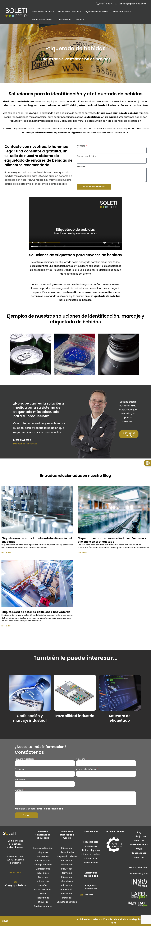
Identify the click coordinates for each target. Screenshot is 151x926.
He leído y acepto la (40, 808)
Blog (139, 832)
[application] (53, 11)
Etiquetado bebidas (67, 856)
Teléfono (81, 758)
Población (20, 779)
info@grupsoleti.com (134, 3)
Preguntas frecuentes (91, 887)
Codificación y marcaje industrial (30, 718)
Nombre (81, 145)
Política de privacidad (113, 919)
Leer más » (6, 552)
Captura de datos (43, 906)
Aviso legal (133, 919)
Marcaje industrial (43, 864)
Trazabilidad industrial (75, 715)
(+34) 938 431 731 (109, 3)
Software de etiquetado (120, 718)
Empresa (19, 769)
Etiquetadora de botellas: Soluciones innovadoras (35, 612)
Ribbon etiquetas (91, 850)
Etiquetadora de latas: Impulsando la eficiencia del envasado (36, 539)
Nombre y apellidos (25, 758)
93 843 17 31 (15, 872)
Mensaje (81, 166)
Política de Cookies (87, 919)
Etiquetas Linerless (91, 854)
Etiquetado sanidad (67, 901)
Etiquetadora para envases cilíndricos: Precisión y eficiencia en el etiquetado (112, 539)
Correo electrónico (87, 156)
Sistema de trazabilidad (91, 874)
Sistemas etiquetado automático (43, 881)
